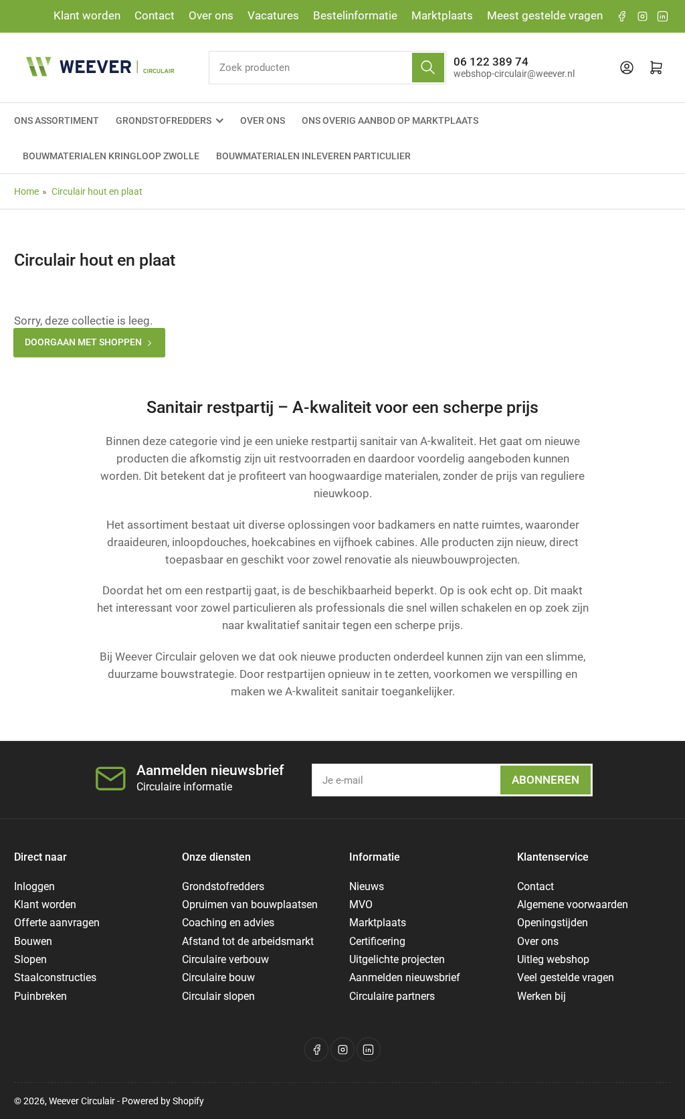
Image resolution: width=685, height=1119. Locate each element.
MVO (361, 904)
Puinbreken (40, 996)
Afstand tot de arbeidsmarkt (248, 941)
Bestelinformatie (355, 15)
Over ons (211, 15)
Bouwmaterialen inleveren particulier (313, 156)
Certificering (377, 941)
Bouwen (33, 941)
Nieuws (366, 886)
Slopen (30, 959)
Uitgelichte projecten (397, 959)
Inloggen (34, 886)
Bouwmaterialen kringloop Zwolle (111, 156)
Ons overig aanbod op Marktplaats (390, 120)
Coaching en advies (228, 922)
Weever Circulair (82, 1101)
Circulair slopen (218, 996)
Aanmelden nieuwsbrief (404, 977)
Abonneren (545, 780)
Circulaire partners (392, 996)
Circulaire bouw (218, 977)
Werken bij (541, 996)
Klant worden (87, 15)
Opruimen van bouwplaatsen (250, 904)
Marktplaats (442, 15)
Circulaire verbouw (225, 959)
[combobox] (327, 67)
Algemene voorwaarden (572, 904)
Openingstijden (552, 922)
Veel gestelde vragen (565, 977)
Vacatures (273, 15)
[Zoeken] (428, 67)
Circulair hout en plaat (97, 191)
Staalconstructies (55, 977)
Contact (154, 15)
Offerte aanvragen (57, 922)
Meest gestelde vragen (545, 15)
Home (26, 191)
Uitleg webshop (553, 959)
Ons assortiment (56, 120)
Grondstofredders (163, 120)
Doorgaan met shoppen (83, 342)
